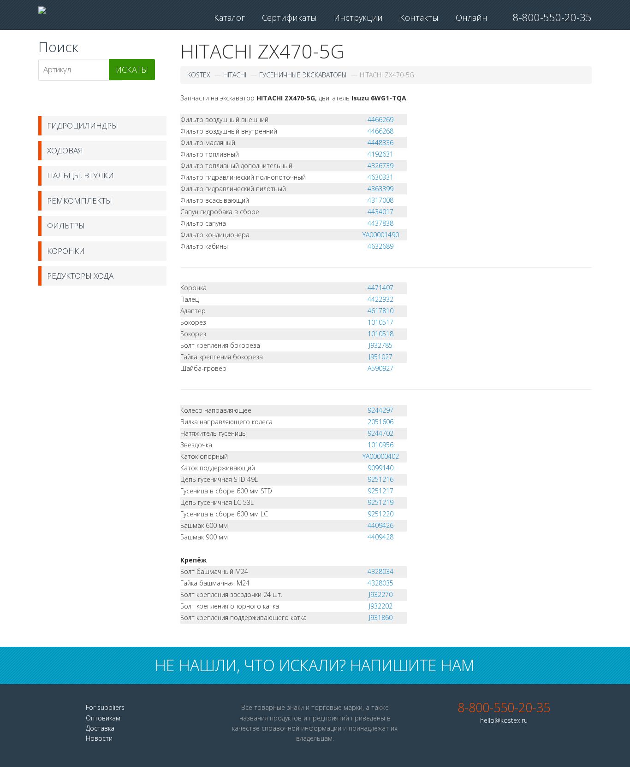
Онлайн (471, 17)
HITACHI (234, 74)
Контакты (419, 17)
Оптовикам (103, 718)
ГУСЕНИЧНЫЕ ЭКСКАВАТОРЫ (303, 74)
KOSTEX (198, 74)
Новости (99, 738)
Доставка (100, 728)
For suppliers (105, 707)
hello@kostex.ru (504, 720)
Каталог (229, 17)
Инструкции (358, 17)
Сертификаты (289, 17)
